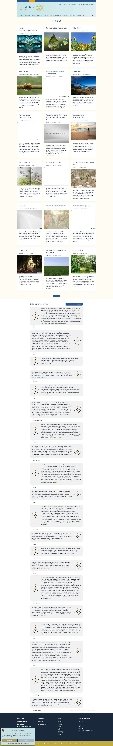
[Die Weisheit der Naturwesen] (56, 41)
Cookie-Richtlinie (10, 743)
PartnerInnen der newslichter (86, 730)
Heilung (33, 15)
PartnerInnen (64, 4)
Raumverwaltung (79, 71)
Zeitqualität (65, 15)
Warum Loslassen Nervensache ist (79, 116)
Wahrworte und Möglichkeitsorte (25, 116)
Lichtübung (58, 15)
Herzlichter (39, 15)
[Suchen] (92, 15)
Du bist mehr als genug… (82, 206)
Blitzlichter (72, 15)
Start (60, 4)
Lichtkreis (80, 4)
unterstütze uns (32, 1)
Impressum (26, 743)
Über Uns (85, 15)
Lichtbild (79, 15)
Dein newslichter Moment (88, 4)
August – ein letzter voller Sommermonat (55, 72)
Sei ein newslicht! (72, 4)
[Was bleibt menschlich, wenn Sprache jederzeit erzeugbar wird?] (56, 133)
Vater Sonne (77, 28)
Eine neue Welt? (78, 250)
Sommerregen (24, 71)
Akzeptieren (9, 740)
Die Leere (22, 206)
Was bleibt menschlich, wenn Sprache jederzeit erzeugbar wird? (56, 117)
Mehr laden (56, 296)
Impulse (46, 15)
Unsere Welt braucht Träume (56, 206)
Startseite (81, 728)
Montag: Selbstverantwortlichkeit (28, 29)
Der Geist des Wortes (53, 162)
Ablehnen (26, 740)
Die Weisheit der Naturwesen (56, 28)
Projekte (21, 15)
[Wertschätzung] (29, 176)
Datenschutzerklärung (19, 743)
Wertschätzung (24, 162)
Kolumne (52, 15)
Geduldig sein (24, 250)
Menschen (27, 15)
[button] (33, 730)
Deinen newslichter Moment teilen (74, 304)
